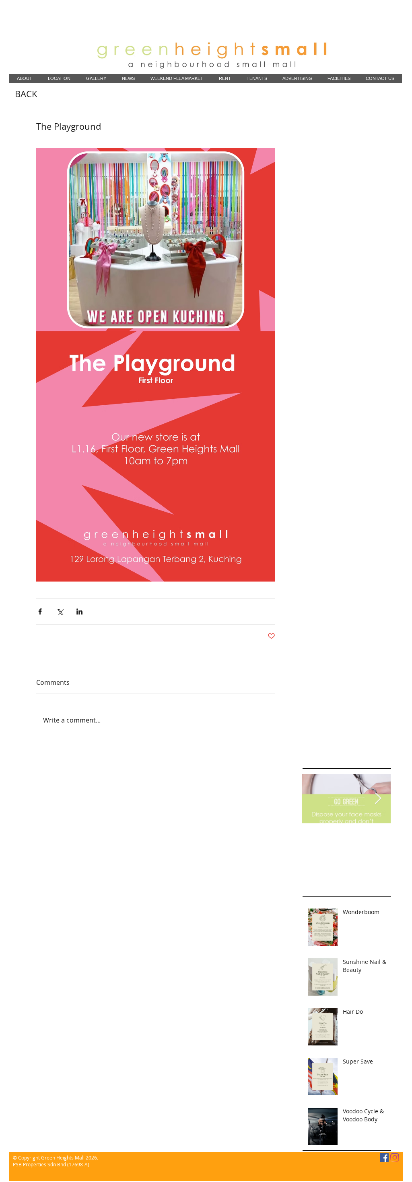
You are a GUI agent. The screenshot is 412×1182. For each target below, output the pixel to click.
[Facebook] (384, 1157)
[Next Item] (377, 798)
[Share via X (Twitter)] (60, 611)
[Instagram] (394, 1157)
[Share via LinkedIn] (79, 611)
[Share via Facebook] (40, 611)
